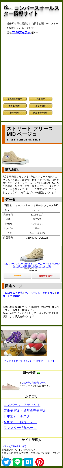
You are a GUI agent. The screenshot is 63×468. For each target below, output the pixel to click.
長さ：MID (48, 293)
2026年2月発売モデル (34, 382)
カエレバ (36, 268)
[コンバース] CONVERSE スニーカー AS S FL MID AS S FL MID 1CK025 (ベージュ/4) (32, 264)
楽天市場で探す (46, 276)
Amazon (17, 276)
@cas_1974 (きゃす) (14, 446)
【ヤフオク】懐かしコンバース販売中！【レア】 (28, 361)
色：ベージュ (32, 293)
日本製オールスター (18, 416)
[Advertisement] (31, 65)
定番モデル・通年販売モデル (25, 410)
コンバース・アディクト (22, 404)
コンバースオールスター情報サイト (31, 10)
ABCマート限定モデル (20, 422)
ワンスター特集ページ (20, 427)
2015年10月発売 (14, 293)
